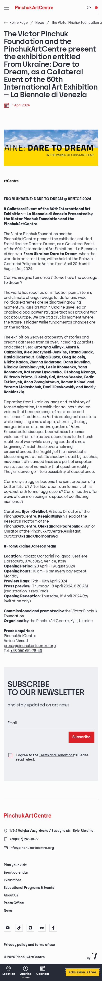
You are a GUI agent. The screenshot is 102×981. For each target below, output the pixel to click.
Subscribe (81, 737)
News (39, 23)
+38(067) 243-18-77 (24, 839)
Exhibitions (12, 880)
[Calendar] (42, 970)
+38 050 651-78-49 (26, 651)
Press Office (14, 903)
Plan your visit (15, 865)
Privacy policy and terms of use (29, 945)
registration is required (25, 591)
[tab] (47, 944)
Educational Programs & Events (29, 888)
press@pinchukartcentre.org (30, 646)
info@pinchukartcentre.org (31, 848)
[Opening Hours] (25, 972)
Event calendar (16, 873)
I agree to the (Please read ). (52, 757)
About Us (11, 895)
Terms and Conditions (56, 755)
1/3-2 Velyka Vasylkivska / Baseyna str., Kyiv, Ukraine (51, 831)
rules (29, 759)
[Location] (8, 970)
